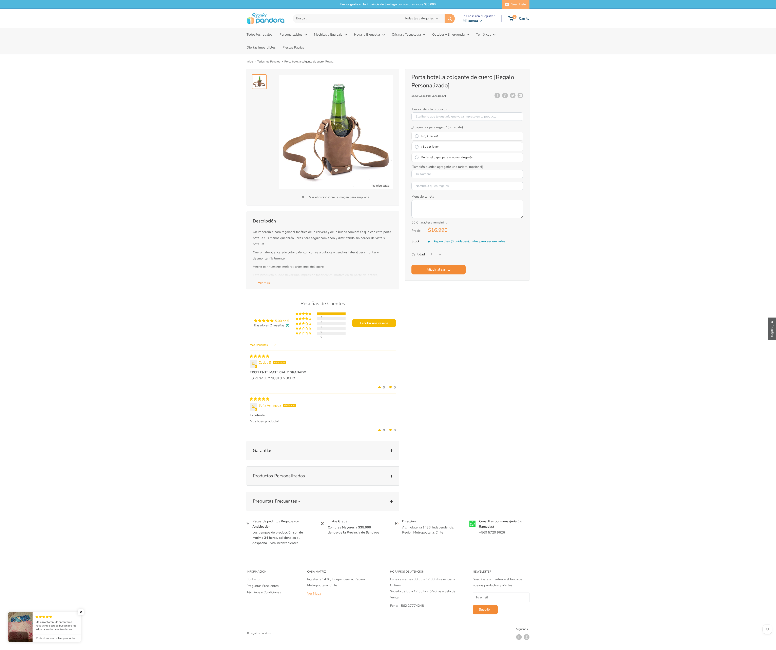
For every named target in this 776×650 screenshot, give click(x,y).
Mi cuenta (471, 20)
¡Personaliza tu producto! (429, 109)
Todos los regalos (259, 34)
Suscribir (485, 609)
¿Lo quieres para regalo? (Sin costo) (437, 127)
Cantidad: (418, 254)
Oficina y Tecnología (406, 34)
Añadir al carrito (438, 269)
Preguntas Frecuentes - (264, 586)
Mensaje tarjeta (422, 196)
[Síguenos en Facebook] (519, 637)
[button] (304, 313)
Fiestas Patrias (293, 47)
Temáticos (483, 34)
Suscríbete (518, 4)
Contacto (253, 579)
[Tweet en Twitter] (513, 95)
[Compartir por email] (520, 95)
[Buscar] (450, 18)
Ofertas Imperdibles (261, 47)
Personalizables (291, 34)
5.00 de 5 (282, 321)
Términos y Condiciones (264, 592)
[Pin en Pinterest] (505, 95)
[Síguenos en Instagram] (526, 637)
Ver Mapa (314, 593)
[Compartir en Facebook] (497, 95)
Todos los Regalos (268, 62)
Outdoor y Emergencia (448, 34)
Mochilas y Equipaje (328, 34)
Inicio (250, 62)
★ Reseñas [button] (772, 329)
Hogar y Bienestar (367, 34)
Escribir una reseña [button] (374, 323)
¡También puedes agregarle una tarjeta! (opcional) (447, 167)
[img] (259, 356)
